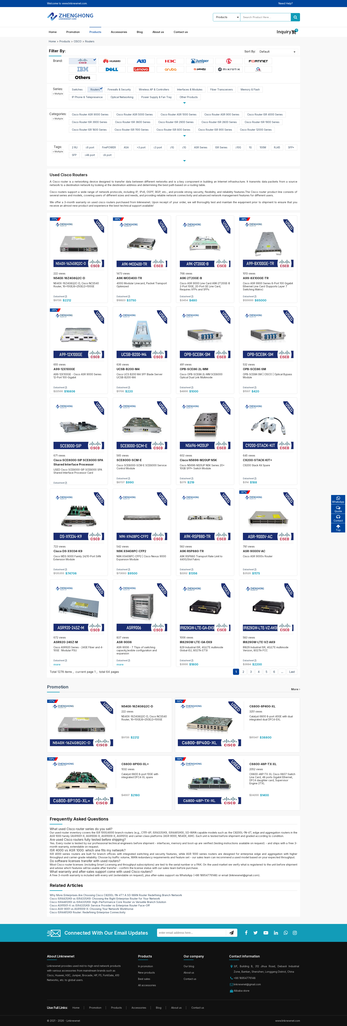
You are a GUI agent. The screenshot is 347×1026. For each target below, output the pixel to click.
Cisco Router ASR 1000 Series (178, 114)
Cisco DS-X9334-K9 (67, 551)
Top (338, 530)
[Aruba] (170, 69)
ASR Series (200, 147)
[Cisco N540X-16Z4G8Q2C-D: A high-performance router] (78, 244)
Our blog (189, 966)
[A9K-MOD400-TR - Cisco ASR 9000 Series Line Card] (142, 244)
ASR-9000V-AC (254, 551)
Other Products (189, 97)
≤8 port (107, 154)
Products (95, 32)
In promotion (145, 966)
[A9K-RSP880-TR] (205, 517)
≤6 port (89, 147)
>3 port (141, 147)
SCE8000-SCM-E (129, 460)
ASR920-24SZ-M (65, 642)
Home (53, 32)
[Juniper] (200, 61)
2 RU (75, 147)
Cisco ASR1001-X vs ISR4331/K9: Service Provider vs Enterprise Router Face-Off (100, 905)
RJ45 (277, 147)
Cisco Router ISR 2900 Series (176, 122)
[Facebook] (247, 932)
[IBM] (82, 69)
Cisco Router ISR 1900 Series (262, 122)
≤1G (184, 147)
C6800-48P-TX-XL (263, 764)
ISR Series (221, 147)
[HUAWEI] (112, 61)
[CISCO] (82, 61)
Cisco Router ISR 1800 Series (89, 129)
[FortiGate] (258, 61)
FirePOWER (109, 147)
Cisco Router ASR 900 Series (221, 114)
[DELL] (112, 69)
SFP (74, 154)
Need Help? (286, 3)
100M (263, 147)
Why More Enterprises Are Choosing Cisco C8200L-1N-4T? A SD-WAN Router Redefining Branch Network (116, 895)
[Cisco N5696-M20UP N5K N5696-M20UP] (205, 426)
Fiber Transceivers (221, 89)
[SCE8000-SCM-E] (142, 426)
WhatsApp (338, 501)
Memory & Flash (250, 89)
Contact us (181, 32)
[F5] (229, 61)
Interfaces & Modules (189, 89)
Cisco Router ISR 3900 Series (89, 122)
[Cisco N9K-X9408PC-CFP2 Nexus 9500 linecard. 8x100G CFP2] (142, 517)
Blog (140, 32)
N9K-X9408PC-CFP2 (131, 551)
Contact (338, 520)
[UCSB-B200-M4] (142, 335)
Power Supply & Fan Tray (156, 97)
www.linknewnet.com (287, 1020)
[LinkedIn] (276, 932)
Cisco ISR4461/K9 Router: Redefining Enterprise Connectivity (87, 912)
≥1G (172, 147)
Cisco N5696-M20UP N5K (198, 460)
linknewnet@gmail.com (247, 984)
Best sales (144, 978)
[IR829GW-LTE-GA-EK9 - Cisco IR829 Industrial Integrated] (205, 608)
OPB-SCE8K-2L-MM (194, 369)
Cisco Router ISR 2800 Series (219, 122)
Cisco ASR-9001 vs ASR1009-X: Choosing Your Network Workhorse (91, 909)
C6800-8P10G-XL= (135, 764)
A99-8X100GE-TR (256, 278)
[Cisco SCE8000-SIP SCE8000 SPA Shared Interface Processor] (78, 426)
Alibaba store (241, 990)
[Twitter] (256, 932)
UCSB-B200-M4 (128, 369)
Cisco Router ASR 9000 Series (90, 114)
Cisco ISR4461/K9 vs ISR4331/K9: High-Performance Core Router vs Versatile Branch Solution (108, 902)
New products (146, 972)
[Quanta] (258, 69)
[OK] (231, 932)
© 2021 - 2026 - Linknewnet (63, 1020)
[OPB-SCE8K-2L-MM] (205, 335)
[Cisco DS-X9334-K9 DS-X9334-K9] (78, 517)
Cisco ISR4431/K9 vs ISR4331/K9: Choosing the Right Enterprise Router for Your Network (105, 898)
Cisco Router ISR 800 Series (173, 129)
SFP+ (291, 147)
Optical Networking (122, 97)
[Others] (82, 77)
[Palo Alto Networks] (200, 69)
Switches (77, 89)
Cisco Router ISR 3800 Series (132, 122)
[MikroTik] (229, 69)
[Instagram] (295, 932)
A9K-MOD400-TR (129, 278)
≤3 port (157, 147)
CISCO (78, 41)
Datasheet (59, 296)
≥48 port (90, 154)
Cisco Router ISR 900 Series (215, 129)
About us (158, 32)
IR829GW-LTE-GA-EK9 (196, 642)
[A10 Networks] (141, 61)
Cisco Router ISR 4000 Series (265, 114)
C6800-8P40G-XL (262, 706)
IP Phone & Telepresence (87, 97)
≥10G (238, 147)
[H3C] (170, 61)
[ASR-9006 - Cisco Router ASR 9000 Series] (142, 608)
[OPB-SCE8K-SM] (268, 335)
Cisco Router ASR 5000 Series (134, 114)
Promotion (73, 32)
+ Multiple (58, 93)
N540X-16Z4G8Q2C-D (69, 278)
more (56, 664)
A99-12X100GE (64, 369)
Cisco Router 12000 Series (256, 129)
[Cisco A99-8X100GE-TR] (268, 244)
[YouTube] (267, 932)
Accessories (119, 32)
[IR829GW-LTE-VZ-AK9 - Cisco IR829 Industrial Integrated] (268, 608)
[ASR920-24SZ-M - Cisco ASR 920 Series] (78, 608)
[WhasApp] (286, 932)
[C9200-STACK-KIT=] (268, 426)
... (282, 672)
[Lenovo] (141, 69)
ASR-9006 (124, 642)
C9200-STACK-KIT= (257, 460)
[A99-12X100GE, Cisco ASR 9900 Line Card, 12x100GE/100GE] (78, 335)
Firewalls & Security (119, 89)
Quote (338, 511)
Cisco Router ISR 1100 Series (132, 129)
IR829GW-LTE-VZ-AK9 (259, 642)
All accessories (147, 985)
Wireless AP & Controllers (154, 89)
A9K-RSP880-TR (192, 551)
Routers (89, 41)
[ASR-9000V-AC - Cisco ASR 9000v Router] (268, 517)
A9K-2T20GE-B (191, 278)
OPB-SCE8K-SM (254, 369)
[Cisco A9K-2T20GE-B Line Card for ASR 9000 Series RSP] (205, 244)
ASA (126, 147)
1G (250, 147)
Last (292, 672)
